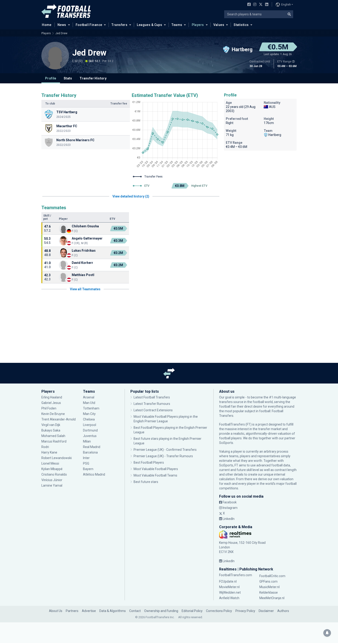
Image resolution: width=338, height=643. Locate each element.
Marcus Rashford (53, 441)
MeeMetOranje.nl (271, 598)
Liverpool (89, 425)
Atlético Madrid (94, 474)
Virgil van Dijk (51, 425)
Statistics (241, 25)
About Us (55, 611)
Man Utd (89, 403)
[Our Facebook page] (248, 4)
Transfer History (93, 78)
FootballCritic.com (272, 576)
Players (198, 25)
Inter (86, 458)
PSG (86, 463)
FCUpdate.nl (228, 581)
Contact (135, 611)
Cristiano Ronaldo (54, 474)
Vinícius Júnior (51, 480)
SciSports (226, 443)
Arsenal (88, 397)
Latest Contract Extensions (153, 410)
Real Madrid (91, 447)
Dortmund (90, 430)
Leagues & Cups (149, 25)
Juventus (90, 436)
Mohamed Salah (53, 436)
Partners (72, 611)
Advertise (89, 611)
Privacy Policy (245, 611)
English (286, 4)
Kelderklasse (268, 592)
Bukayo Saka (50, 430)
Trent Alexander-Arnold (58, 419)
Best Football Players (149, 462)
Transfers (119, 25)
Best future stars (146, 482)
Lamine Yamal (51, 485)
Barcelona (90, 452)
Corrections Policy (219, 611)
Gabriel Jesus (51, 403)
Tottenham (91, 408)
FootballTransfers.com (235, 575)
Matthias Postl (83, 275)
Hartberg (274, 135)
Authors (283, 611)
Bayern (88, 469)
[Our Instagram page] (253, 4)
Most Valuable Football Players (156, 469)
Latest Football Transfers (152, 397)
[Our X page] (260, 4)
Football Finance (89, 25)
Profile (50, 78)
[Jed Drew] (55, 55)
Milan (87, 441)
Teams (177, 25)
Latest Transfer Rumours (152, 404)
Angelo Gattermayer (87, 238)
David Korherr (82, 263)
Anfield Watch (229, 598)
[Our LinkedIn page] (265, 4)
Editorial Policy (192, 611)
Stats (68, 78)
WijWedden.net (230, 592)
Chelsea (89, 419)
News (61, 25)
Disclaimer (266, 611)
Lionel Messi (50, 463)
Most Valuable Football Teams (155, 475)
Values (218, 25)
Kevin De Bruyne (53, 414)
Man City (89, 414)
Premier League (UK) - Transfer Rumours (163, 456)
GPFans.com (268, 581)
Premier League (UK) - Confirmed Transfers (165, 449)
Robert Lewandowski (56, 458)
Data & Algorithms (112, 611)
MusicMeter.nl (269, 587)
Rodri (45, 447)
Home (47, 25)
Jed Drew (61, 33)
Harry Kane (49, 452)
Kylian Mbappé (52, 469)
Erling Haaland (51, 397)
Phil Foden (48, 408)
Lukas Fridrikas (84, 250)
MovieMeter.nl (229, 587)
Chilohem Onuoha (85, 226)
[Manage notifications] (327, 633)
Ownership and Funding (161, 611)
